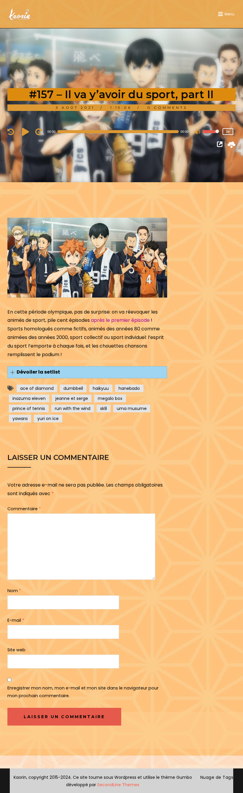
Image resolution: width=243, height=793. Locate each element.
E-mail (15, 620)
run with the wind (72, 408)
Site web (16, 650)
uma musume (132, 408)
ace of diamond (37, 388)
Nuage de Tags (217, 777)
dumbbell (73, 388)
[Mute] (198, 132)
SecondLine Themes (118, 785)
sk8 (103, 408)
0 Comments (167, 107)
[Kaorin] (19, 14)
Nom (14, 591)
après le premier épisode (121, 320)
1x (228, 131)
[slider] (210, 135)
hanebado (129, 388)
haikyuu (101, 388)
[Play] (26, 132)
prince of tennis (28, 408)
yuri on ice (48, 418)
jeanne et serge (71, 398)
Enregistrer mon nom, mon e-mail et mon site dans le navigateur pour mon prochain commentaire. (83, 692)
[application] (121, 132)
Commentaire (24, 509)
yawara (20, 418)
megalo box (110, 398)
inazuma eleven (29, 398)
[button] (87, 372)
